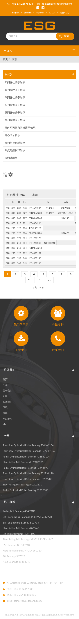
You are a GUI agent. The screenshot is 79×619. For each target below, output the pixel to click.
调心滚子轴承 (12, 135)
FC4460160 (35, 263)
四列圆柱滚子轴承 (15, 82)
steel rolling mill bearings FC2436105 (23, 462)
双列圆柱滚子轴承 (15, 89)
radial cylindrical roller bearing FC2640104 (26, 456)
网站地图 (7, 418)
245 (25, 263)
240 (25, 258)
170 (19, 238)
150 (19, 258)
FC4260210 (35, 243)
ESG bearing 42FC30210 (16, 545)
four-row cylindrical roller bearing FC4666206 (28, 445)
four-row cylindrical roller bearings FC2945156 (29, 450)
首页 (5, 59)
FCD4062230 (35, 213)
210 (8, 228)
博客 (5, 413)
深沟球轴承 (11, 157)
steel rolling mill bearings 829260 (21, 528)
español (40, 12)
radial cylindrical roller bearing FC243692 (25, 467)
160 (19, 263)
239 (25, 253)
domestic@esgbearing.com (57, 3)
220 (8, 253)
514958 (65, 218)
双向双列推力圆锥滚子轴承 (20, 127)
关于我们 (7, 390)
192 (19, 228)
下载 (5, 407)
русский (27, 12)
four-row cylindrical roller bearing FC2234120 (28, 473)
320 (13, 223)
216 (19, 223)
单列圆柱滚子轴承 (15, 97)
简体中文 (64, 12)
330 (13, 208)
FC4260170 (35, 238)
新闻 (5, 396)
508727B (65, 208)
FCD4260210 (35, 247)
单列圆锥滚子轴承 (15, 120)
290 (13, 228)
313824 (50, 208)
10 (38, 280)
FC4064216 (35, 223)
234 (25, 228)
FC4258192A (35, 233)
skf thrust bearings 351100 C (19, 533)
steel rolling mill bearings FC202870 (22, 484)
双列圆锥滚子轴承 (15, 112)
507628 (65, 233)
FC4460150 (35, 258)
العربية (52, 12)
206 (19, 208)
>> (49, 280)
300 (13, 238)
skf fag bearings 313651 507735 (21, 522)
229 (25, 213)
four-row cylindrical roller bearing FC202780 (27, 479)
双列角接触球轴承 (15, 142)
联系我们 (7, 401)
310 (13, 213)
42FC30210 (49, 243)
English (15, 12)
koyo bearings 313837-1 (16, 561)
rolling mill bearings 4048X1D (19, 511)
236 (25, 233)
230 (8, 208)
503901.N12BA (65, 213)
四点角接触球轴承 (15, 150)
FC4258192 (35, 228)
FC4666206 (35, 208)
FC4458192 (35, 253)
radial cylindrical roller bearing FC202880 (25, 490)
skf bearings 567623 (14, 556)
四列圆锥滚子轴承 (15, 105)
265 (19, 218)
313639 (50, 213)
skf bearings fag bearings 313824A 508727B (27, 516)
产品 (5, 384)
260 (25, 208)
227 (25, 218)
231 (25, 223)
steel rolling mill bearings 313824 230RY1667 (28, 539)
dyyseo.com (68, 614)
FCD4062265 (35, 218)
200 (8, 213)
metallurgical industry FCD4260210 (22, 550)
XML (5, 424)
